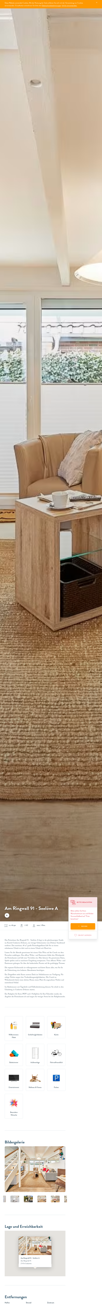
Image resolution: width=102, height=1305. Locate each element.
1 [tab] (11, 1193)
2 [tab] (15, 1193)
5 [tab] (26, 1193)
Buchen (84, 926)
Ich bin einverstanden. (69, 5)
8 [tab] (36, 1193)
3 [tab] (18, 1193)
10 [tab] (44, 1193)
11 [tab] (47, 1193)
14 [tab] (58, 1193)
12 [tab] (51, 1193)
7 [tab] (33, 1193)
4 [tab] (22, 1193)
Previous (14, 1170)
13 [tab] (54, 1193)
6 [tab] (29, 1193)
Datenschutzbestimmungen (51, 5)
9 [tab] (40, 1193)
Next (56, 1170)
